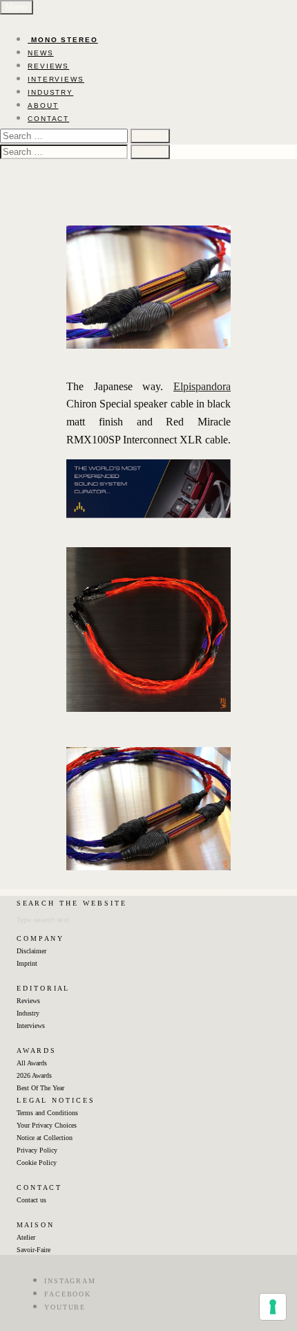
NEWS (41, 53)
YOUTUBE (65, 1307)
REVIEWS (48, 66)
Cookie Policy (37, 1162)
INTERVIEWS (56, 79)
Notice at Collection (45, 1137)
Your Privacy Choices (47, 1125)
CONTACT (48, 118)
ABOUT (43, 105)
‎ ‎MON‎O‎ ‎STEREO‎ (63, 40)
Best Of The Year (40, 1088)
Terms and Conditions (47, 1113)
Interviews (31, 1025)
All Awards (32, 1063)
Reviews (28, 1000)
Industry (28, 1013)
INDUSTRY (50, 92)
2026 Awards (34, 1075)
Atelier (26, 1237)
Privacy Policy (37, 1150)
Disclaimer (31, 951)
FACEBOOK (67, 1294)
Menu (17, 7)
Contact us (31, 1200)
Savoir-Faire (33, 1250)
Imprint (27, 963)
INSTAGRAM (70, 1281)
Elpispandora (202, 386)
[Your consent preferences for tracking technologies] (273, 1307)
